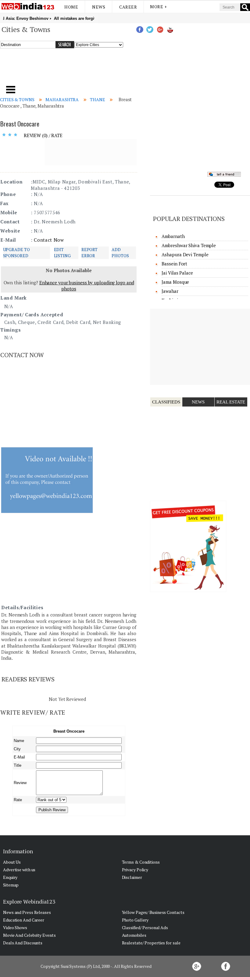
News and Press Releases (27, 912)
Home (71, 7)
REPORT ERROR (89, 252)
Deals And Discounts (22, 943)
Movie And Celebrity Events (29, 935)
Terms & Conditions (141, 862)
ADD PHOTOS (120, 252)
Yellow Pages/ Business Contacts (153, 912)
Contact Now (49, 240)
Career (128, 7)
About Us (12, 862)
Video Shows (15, 927)
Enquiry (10, 877)
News (98, 7)
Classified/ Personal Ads (145, 927)
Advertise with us (19, 869)
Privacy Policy (135, 869)
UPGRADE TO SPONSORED (16, 252)
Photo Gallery (135, 920)
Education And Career (23, 920)
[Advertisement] (85, 69)
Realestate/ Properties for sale (151, 943)
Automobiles (134, 935)
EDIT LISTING (62, 252)
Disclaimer (132, 877)
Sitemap (11, 885)
